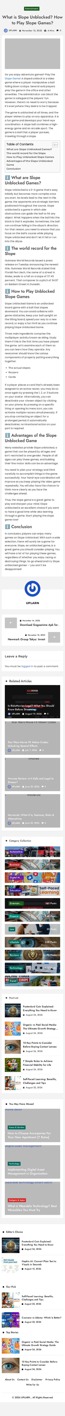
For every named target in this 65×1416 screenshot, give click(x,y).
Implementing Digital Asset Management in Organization (27, 1171)
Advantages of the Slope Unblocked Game (29, 163)
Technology (14, 1163)
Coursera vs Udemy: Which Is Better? (42, 1317)
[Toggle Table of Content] (53, 144)
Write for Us (32, 1384)
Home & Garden (16, 1127)
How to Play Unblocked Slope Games (30, 157)
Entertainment (31, 8)
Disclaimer (36, 1379)
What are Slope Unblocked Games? (29, 149)
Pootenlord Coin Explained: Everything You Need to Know (37, 1243)
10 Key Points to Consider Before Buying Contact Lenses (39, 1363)
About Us (9, 1379)
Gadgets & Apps (17, 1200)
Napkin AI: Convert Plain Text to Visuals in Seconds (39, 1263)
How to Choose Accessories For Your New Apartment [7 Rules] (29, 1135)
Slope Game (12, 78)
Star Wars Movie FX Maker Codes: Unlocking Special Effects (28, 744)
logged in (27, 666)
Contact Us (22, 1379)
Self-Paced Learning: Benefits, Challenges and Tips (37, 1298)
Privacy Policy (53, 1379)
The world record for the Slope (26, 153)
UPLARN (13, 30)
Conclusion (13, 168)
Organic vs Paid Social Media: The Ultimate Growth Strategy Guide (40, 1028)
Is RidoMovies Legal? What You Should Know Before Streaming (31, 707)
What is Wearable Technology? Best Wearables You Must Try (32, 1208)
